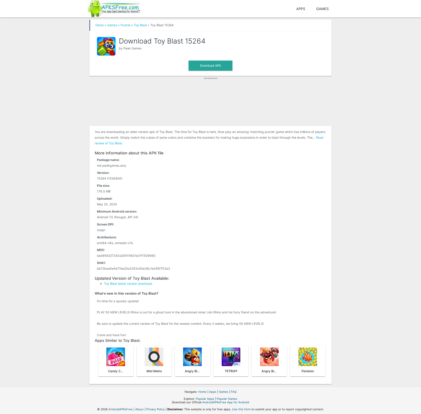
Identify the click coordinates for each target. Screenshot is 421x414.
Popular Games (227, 398)
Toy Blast (140, 25)
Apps (300, 9)
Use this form (241, 409)
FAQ (234, 391)
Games (322, 9)
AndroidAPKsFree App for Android (225, 402)
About (139, 409)
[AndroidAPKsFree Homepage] (113, 8)
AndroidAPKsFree (121, 409)
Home (99, 25)
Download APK (210, 65)
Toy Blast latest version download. (128, 283)
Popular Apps (205, 398)
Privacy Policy (155, 409)
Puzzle (125, 25)
